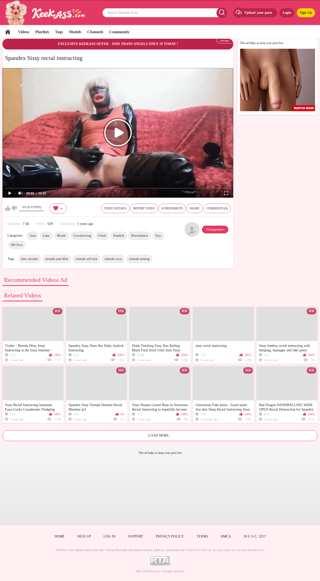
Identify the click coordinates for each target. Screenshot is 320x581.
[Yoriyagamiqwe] (192, 229)
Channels (95, 32)
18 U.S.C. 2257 (255, 536)
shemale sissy (113, 259)
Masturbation (139, 235)
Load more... (160, 435)
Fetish (102, 235)
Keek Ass (155, 571)
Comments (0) (217, 208)
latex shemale (29, 259)
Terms (202, 536)
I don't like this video (14, 208)
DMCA (226, 536)
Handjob (118, 235)
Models (75, 32)
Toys (158, 235)
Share (195, 208)
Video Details (115, 208)
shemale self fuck (86, 259)
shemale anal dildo (56, 259)
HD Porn (16, 245)
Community (119, 32)
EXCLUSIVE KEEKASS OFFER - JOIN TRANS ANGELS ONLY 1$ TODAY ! (118, 44)
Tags (59, 32)
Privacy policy (170, 536)
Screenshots (172, 208)
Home (7, 31)
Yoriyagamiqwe (215, 229)
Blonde (61, 235)
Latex (46, 235)
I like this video (7, 208)
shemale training (139, 259)
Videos (23, 32)
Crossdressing (82, 235)
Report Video (144, 208)
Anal (33, 235)
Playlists (42, 32)
